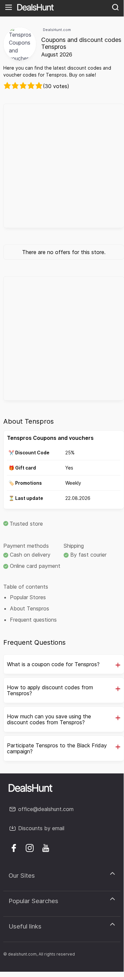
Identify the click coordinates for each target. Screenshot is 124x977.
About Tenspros (29, 608)
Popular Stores (28, 597)
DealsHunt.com (57, 29)
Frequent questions (33, 619)
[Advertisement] (62, 166)
